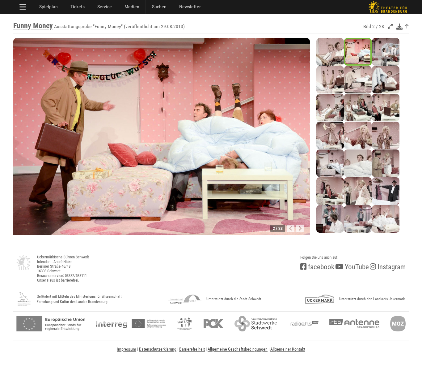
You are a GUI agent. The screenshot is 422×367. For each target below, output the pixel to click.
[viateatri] (184, 323)
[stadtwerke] (255, 323)
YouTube (356, 267)
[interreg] (131, 323)
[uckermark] (319, 299)
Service (104, 7)
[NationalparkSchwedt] (184, 299)
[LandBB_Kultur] (24, 299)
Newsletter (190, 7)
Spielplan (48, 7)
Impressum (126, 349)
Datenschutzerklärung (157, 349)
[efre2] (50, 323)
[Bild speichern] (399, 26)
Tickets (77, 7)
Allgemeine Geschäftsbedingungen (238, 349)
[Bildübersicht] (407, 26)
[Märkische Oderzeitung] (398, 323)
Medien (131, 7)
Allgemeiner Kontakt (287, 349)
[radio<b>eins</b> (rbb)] (303, 323)
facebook (320, 267)
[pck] (214, 323)
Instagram (391, 267)
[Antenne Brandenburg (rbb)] (354, 323)
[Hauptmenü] (23, 7)
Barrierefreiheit (192, 349)
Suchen (159, 7)
